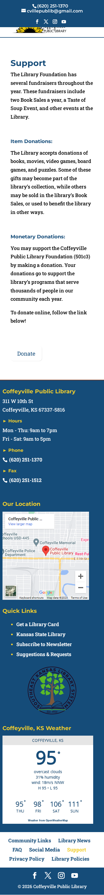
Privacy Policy (26, 858)
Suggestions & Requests (43, 654)
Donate (26, 353)
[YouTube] (64, 23)
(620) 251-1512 (25, 480)
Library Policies (70, 858)
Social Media (44, 849)
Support (76, 849)
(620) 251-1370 (25, 459)
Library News (74, 840)
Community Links (29, 840)
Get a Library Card (37, 624)
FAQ (17, 849)
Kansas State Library (40, 634)
